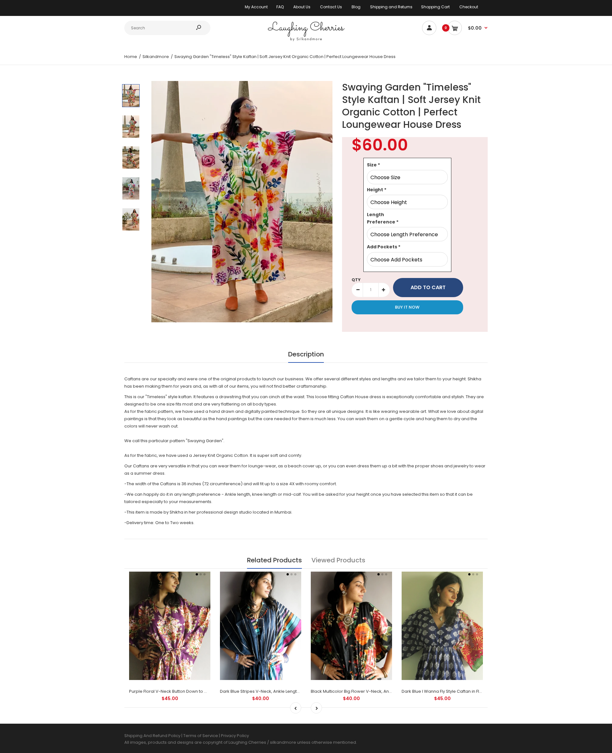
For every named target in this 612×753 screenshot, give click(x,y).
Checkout (468, 7)
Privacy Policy (235, 736)
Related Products (274, 560)
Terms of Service (201, 736)
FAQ (280, 7)
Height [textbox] (376, 189)
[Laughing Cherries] (306, 40)
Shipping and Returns (391, 7)
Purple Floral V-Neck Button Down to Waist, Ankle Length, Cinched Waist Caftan (209, 691)
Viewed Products (338, 560)
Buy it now (407, 307)
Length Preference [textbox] (382, 218)
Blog (356, 7)
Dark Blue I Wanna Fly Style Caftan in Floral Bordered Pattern (463, 691)
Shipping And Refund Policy (152, 736)
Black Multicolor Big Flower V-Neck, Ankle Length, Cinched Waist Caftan (383, 691)
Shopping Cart (435, 7)
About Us (301, 7)
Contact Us (331, 7)
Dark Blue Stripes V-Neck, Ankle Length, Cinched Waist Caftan (283, 691)
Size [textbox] (373, 165)
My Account (256, 7)
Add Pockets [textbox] (383, 247)
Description (306, 354)
